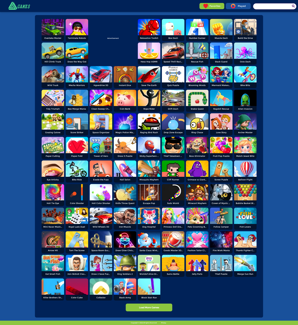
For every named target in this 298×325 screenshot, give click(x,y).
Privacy (163, 323)
